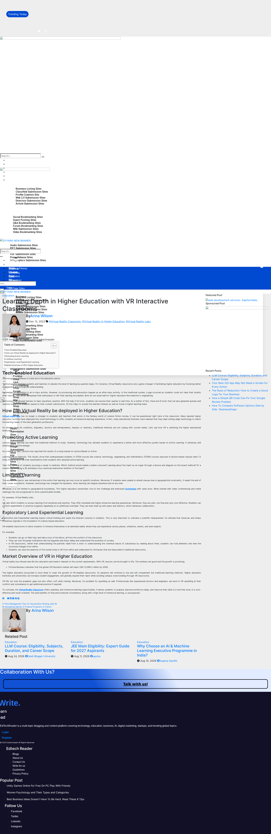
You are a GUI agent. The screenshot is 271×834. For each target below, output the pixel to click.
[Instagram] (46, 31)
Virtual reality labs (11, 416)
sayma (96, 656)
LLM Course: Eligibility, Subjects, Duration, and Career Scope (66, 3)
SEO (11, 276)
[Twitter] (39, 31)
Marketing (14, 164)
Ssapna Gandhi (168, 660)
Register (7, 737)
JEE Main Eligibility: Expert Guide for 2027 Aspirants (100, 648)
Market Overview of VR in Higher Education (24, 365)
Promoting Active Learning (17, 356)
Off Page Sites (17, 288)
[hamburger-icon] (261, 267)
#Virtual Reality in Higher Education (103, 321)
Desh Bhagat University (41, 656)
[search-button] (43, 156)
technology (130, 489)
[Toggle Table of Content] (52, 345)
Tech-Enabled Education (16, 350)
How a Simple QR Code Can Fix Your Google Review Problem (67, 24)
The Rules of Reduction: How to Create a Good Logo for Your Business (72, 17)
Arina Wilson (41, 316)
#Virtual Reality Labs (138, 321)
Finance (13, 280)
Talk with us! (135, 683)
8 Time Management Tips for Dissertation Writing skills (28, 604)
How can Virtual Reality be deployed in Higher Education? (30, 353)
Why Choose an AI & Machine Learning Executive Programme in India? (167, 650)
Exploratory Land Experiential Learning (22, 362)
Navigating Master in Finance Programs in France (27, 607)
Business (14, 160)
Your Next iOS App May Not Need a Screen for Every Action (66, 10)
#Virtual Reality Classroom (65, 321)
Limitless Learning (13, 359)
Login (5, 732)
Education (8, 295)
